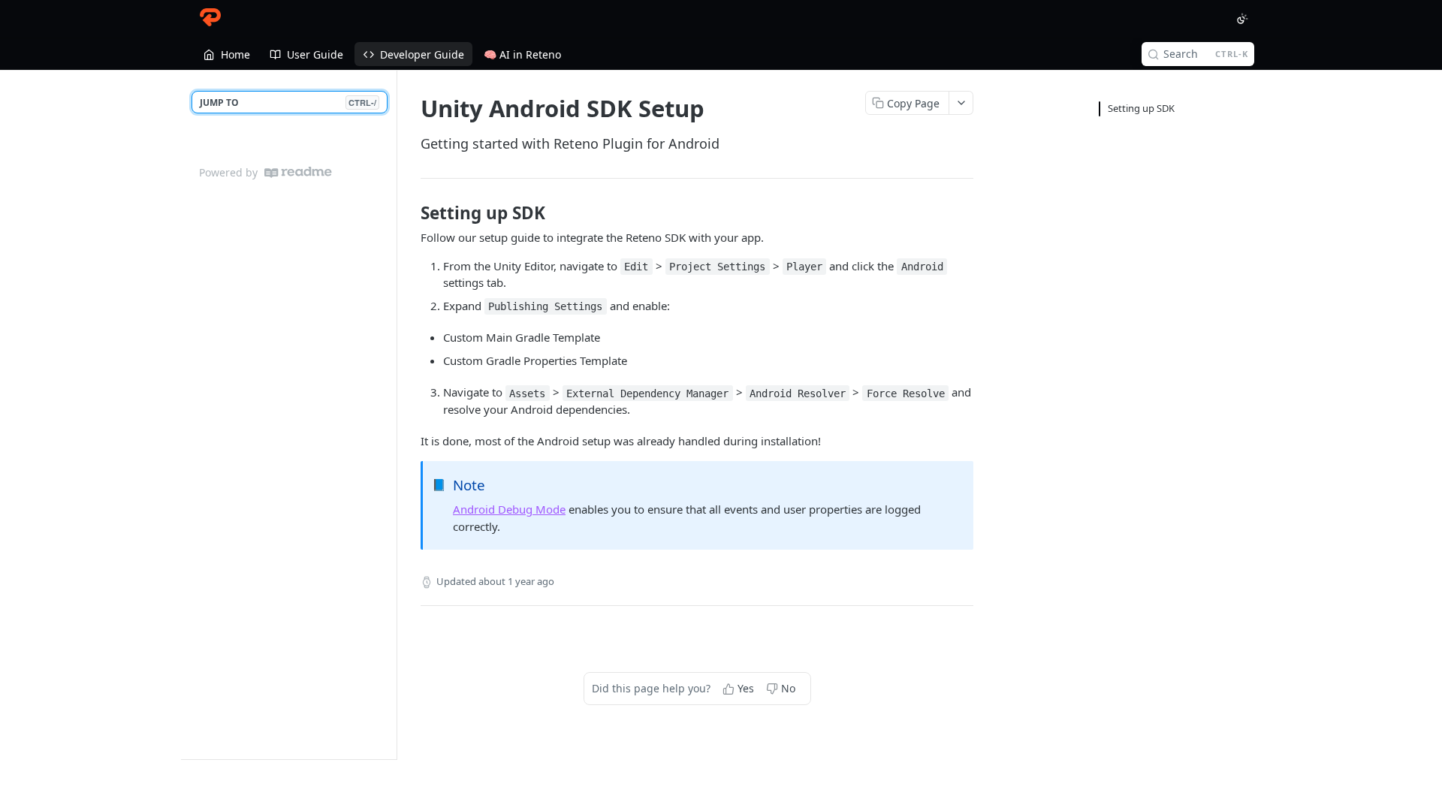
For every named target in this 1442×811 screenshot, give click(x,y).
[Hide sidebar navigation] (394, 414)
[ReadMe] (298, 172)
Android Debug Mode (509, 509)
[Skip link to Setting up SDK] (410, 213)
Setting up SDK (1141, 108)
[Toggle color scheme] (1242, 19)
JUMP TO (288, 102)
